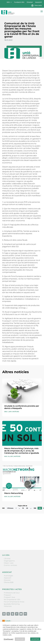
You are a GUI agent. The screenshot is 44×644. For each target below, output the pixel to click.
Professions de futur (12, 593)
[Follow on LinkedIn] (12, 614)
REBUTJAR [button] (20, 639)
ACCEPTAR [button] (35, 639)
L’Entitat (7, 558)
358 (35, 508)
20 (27, 508)
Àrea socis (38, 5)
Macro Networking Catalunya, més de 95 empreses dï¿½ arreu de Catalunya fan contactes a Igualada (21, 450)
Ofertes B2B (8, 582)
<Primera (10, 508)
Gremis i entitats (10, 565)
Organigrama (9, 561)
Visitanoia (8, 606)
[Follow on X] (8, 614)
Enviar (37, 541)
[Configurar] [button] (8, 639)
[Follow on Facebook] (16, 614)
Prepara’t (7, 595)
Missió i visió (8, 563)
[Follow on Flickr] (25, 614)
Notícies (16, 411)
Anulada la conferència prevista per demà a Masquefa (21, 407)
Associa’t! (38, 2)
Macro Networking (13, 493)
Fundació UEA (19, 2)
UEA (8, 2)
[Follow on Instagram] (4, 614)
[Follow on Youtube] (21, 614)
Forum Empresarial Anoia (14, 602)
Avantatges (8, 576)
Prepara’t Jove (9, 597)
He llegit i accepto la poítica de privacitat (18, 537)
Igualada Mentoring (12, 604)
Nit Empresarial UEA (12, 599)
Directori (30, 2)
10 (23, 508)
